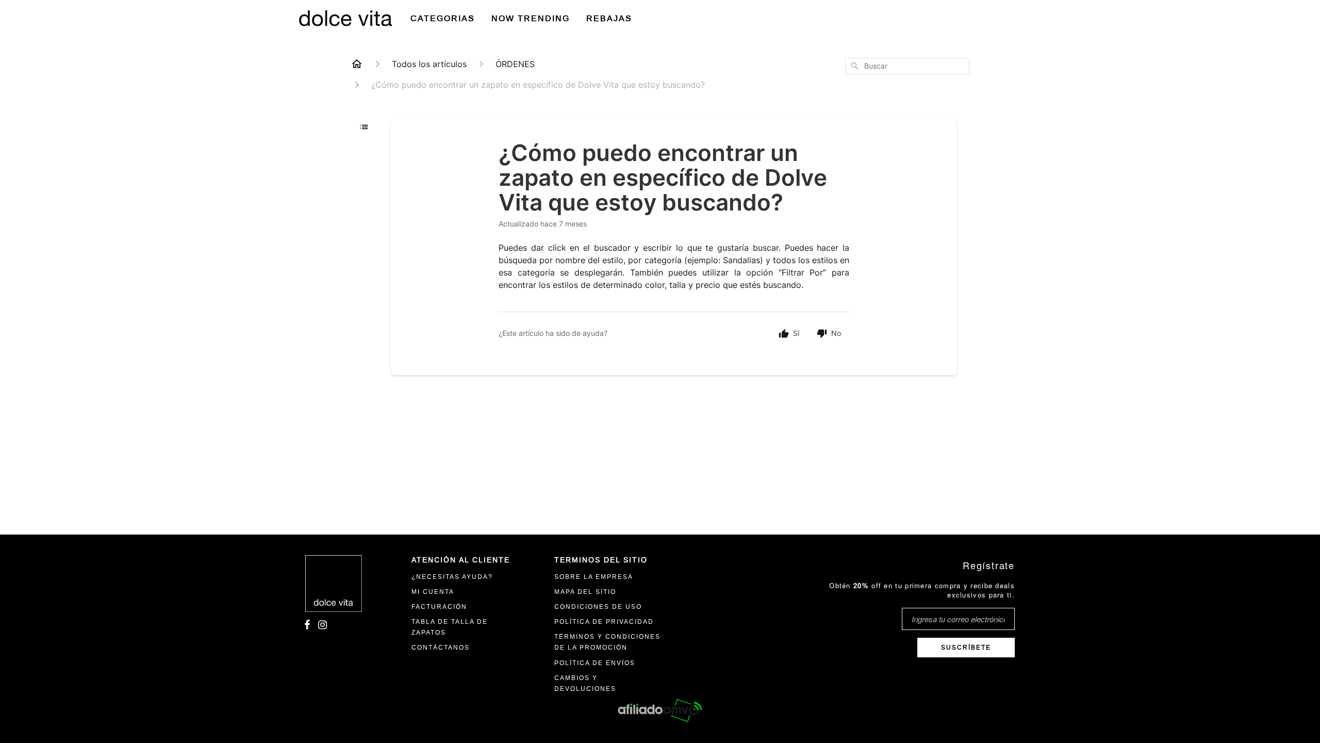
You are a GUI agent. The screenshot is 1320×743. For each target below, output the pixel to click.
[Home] (357, 64)
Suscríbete (966, 647)
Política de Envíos (594, 663)
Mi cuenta (432, 592)
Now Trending (530, 18)
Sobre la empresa (593, 577)
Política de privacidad (604, 622)
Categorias (442, 18)
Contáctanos (440, 647)
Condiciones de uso (598, 607)
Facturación (439, 607)
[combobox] (907, 66)
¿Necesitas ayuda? (452, 577)
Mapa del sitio (585, 592)
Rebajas (609, 18)
